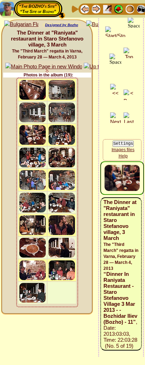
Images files (123, 149)
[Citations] (118, 9)
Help (123, 156)
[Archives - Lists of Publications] (107, 9)
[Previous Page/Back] (85, 9)
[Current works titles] (130, 9)
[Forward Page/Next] (96, 9)
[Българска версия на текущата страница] (21, 24)
